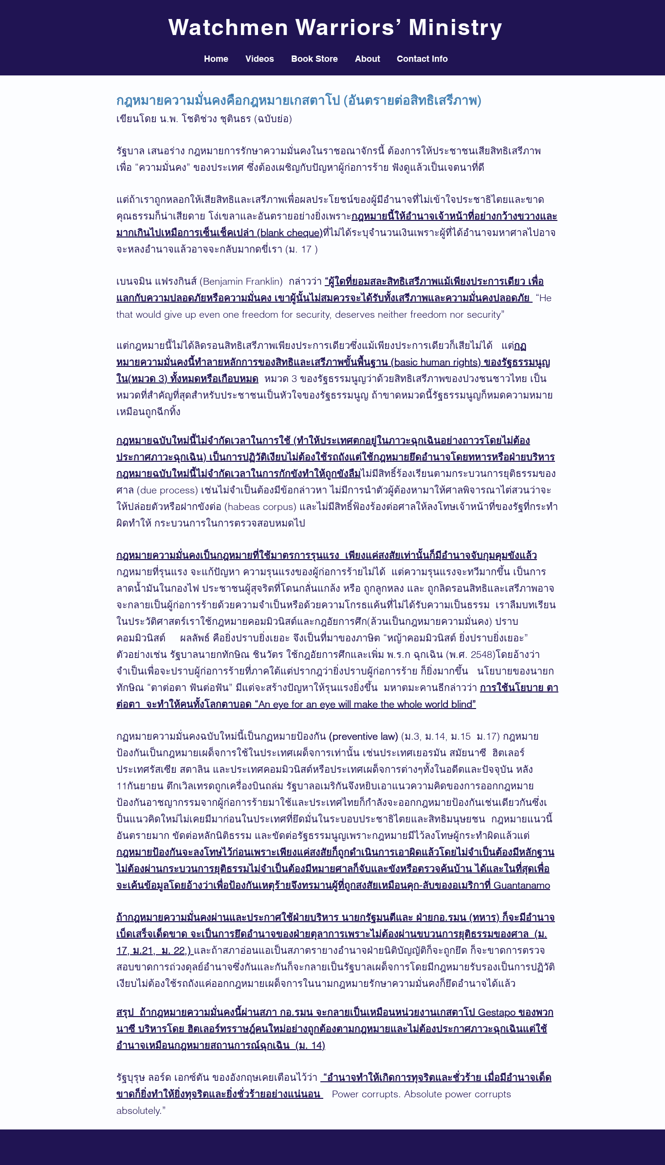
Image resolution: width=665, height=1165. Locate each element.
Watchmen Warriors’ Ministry (335, 27)
